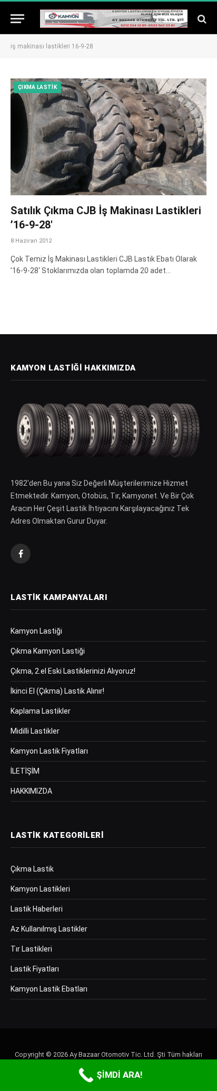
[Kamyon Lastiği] (114, 19)
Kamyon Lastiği (36, 631)
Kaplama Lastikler (41, 711)
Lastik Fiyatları (35, 969)
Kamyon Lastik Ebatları (49, 989)
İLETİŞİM (25, 771)
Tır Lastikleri (31, 949)
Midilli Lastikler (35, 731)
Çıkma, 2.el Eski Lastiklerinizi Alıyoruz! (73, 671)
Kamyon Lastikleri (40, 889)
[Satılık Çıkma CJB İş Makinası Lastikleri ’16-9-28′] (108, 136)
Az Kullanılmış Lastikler (49, 929)
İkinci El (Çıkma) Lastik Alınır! (57, 691)
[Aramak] (200, 19)
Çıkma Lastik (37, 87)
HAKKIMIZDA (31, 791)
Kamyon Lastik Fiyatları (49, 751)
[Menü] (17, 19)
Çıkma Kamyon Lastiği (48, 651)
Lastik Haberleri (37, 909)
